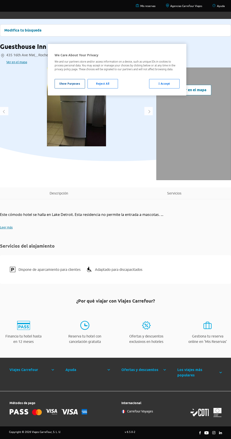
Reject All (102, 83)
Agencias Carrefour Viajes (186, 6)
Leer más (6, 227)
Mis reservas (147, 6)
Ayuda (221, 6)
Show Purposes (69, 83)
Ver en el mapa (16, 62)
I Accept (164, 83)
